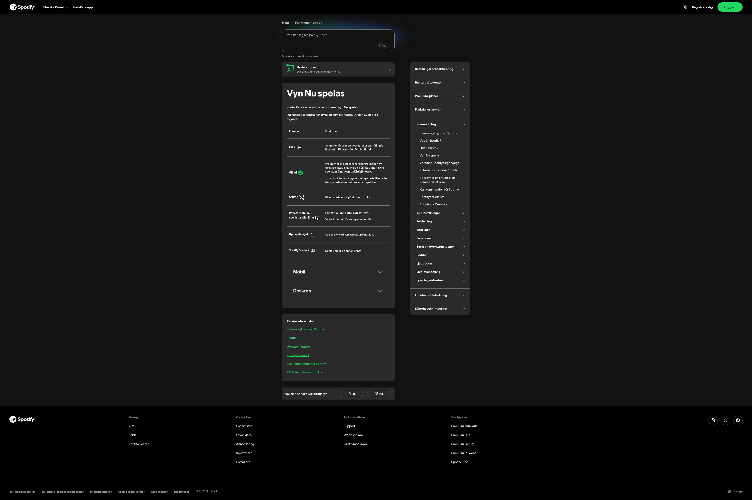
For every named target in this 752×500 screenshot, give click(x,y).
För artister (244, 426)
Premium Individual (464, 426)
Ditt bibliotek (429, 148)
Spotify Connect (298, 355)
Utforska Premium (55, 7)
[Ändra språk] (685, 7)
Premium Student (463, 453)
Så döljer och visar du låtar (305, 372)
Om (131, 426)
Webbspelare (353, 435)
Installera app (83, 7)
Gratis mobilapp (355, 444)
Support (349, 426)
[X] (725, 420)
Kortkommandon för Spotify (306, 364)
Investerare (244, 453)
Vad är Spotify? (430, 140)
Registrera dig (702, 7)
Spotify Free (459, 462)
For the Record (139, 444)
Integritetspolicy (101, 492)
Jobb (132, 435)
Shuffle (292, 338)
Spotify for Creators (433, 204)
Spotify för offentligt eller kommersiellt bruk (437, 179)
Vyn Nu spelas (430, 155)
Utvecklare (244, 435)
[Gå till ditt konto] (388, 69)
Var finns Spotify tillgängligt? (440, 163)
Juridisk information (22, 492)
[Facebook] (738, 420)
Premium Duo (460, 435)
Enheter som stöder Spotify (439, 170)
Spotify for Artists (432, 197)
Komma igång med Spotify (305, 329)
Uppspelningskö (298, 346)
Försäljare (243, 462)
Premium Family (462, 444)
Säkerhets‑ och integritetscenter (63, 492)
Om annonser (159, 492)
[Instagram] (713, 420)
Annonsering (245, 444)
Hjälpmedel (181, 492)
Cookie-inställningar (131, 492)
